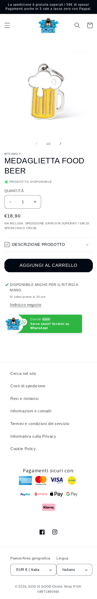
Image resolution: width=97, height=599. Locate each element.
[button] (7, 25)
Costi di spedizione (28, 386)
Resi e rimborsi (24, 398)
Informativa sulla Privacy (33, 436)
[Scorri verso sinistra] (36, 143)
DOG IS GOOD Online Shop (50, 586)
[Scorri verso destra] (60, 143)
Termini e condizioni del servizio (39, 423)
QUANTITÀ (14, 191)
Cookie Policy (23, 448)
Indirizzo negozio (25, 304)
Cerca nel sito (23, 373)
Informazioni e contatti (30, 411)
